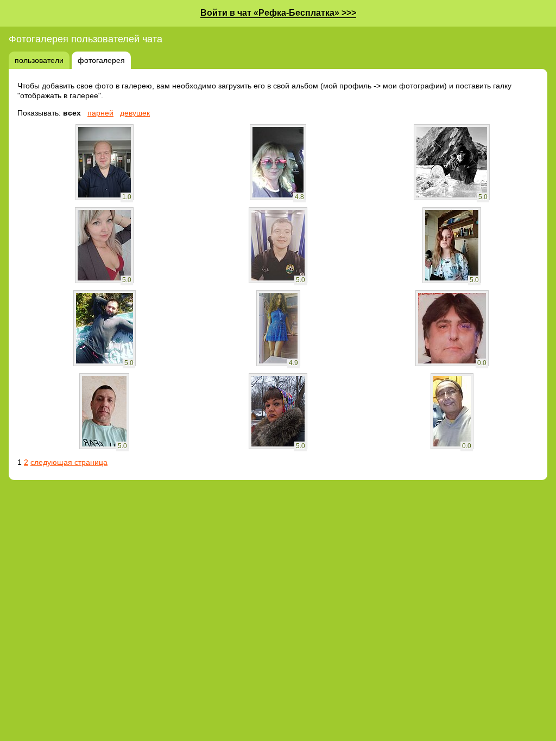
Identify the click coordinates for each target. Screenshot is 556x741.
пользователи (39, 60)
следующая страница (69, 462)
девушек (135, 112)
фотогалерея (101, 60)
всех (72, 112)
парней (100, 112)
